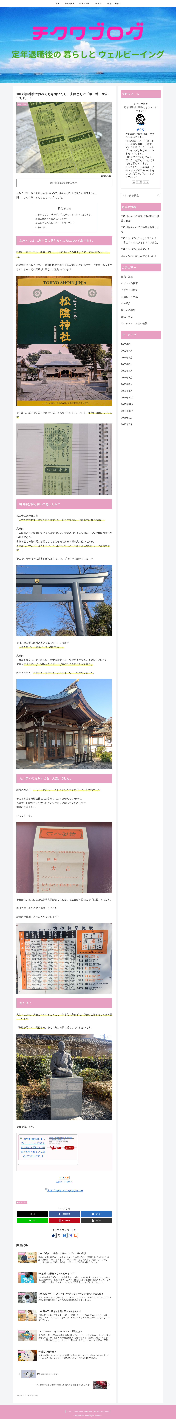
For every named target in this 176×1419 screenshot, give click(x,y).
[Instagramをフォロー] (69, 1235)
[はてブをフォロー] (64, 1235)
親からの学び (128, 310)
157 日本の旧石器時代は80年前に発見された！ (140, 218)
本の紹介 (126, 303)
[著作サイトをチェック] (53, 1235)
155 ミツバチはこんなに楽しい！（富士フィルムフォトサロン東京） (140, 240)
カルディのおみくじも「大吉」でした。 (57, 223)
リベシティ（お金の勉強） (135, 323)
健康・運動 (22, 1202)
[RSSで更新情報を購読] (75, 1235)
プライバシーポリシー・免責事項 (79, 1411)
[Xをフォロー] (58, 1235)
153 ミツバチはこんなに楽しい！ (139, 256)
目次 (60, 208)
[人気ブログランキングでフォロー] (64, 1190)
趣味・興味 (127, 316)
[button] (96, 1220)
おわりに (42, 227)
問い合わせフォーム (101, 1411)
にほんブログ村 (64, 1181)
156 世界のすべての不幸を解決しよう (140, 229)
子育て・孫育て (129, 290)
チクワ (141, 129)
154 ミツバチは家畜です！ (135, 249)
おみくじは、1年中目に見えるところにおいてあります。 (65, 214)
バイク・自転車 (129, 283)
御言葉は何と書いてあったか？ (53, 219)
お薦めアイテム (129, 296)
